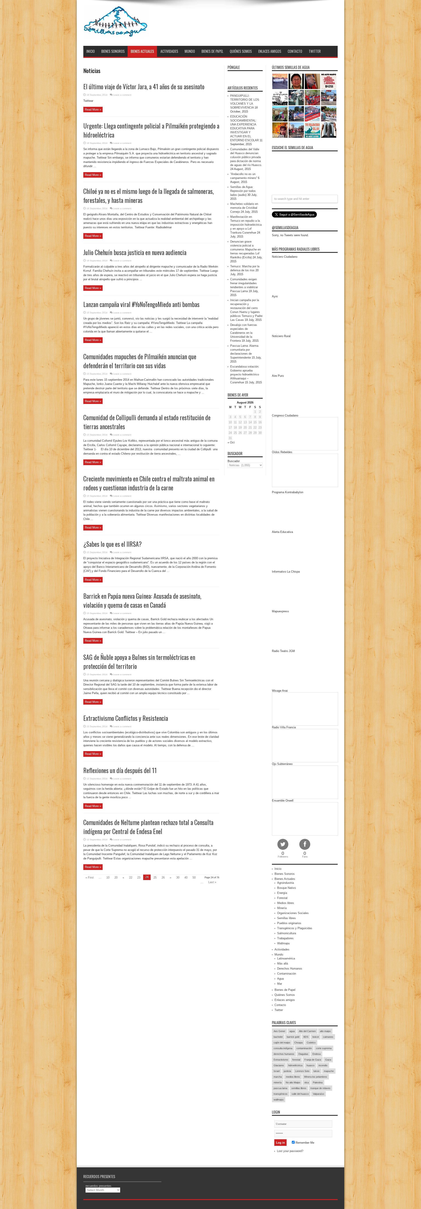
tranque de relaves (320, 1088)
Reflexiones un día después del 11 (120, 770)
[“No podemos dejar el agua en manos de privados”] (312, 130)
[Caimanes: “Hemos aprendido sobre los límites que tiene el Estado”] (280, 113)
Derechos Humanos (289, 968)
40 (185, 877)
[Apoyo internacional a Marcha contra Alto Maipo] (312, 81)
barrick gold (293, 1037)
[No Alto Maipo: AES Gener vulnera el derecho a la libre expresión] (328, 81)
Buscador (234, 461)
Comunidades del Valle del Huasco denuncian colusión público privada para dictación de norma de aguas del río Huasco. (246, 157)
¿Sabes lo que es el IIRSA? (112, 543)
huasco (310, 1065)
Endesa (316, 1054)
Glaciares (279, 1065)
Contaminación (286, 973)
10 (107, 877)
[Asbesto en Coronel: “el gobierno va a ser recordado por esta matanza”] (328, 130)
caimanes (328, 1037)
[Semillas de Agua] (116, 35)
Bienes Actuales (142, 51)
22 (130, 877)
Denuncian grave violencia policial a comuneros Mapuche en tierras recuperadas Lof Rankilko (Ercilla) (245, 249)
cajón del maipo (282, 1042)
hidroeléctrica (295, 1065)
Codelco (311, 1042)
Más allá (282, 963)
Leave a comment (122, 95)
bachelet (278, 1037)
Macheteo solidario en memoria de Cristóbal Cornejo (244, 207)
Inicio (90, 51)
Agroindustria (285, 882)
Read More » (93, 109)
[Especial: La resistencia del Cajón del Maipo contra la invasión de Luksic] (328, 113)
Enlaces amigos (269, 51)
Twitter (315, 51)
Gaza (328, 1059)
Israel (277, 1071)
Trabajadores (285, 938)
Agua (280, 978)
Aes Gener (279, 1031)
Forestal (282, 898)
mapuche (329, 1071)
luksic (317, 1071)
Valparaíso (318, 1094)
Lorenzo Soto (302, 1071)
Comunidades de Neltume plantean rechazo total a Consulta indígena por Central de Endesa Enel (148, 827)
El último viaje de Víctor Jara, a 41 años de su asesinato (143, 86)
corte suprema (324, 1048)
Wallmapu (283, 943)
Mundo (190, 51)
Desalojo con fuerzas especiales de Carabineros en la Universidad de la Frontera (243, 332)
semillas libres (298, 1088)
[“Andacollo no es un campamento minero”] (280, 81)
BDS (305, 1037)
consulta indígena (283, 1048)
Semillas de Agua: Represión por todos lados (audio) (243, 190)
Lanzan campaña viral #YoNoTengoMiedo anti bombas (141, 304)
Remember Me (304, 1142)
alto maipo (325, 1031)
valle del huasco (300, 1094)
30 (177, 877)
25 (155, 877)
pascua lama (280, 1088)
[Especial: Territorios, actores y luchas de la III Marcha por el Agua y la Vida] (296, 130)
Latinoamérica (286, 958)
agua (292, 1031)
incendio (323, 1065)
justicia (287, 1071)
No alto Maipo (293, 1082)
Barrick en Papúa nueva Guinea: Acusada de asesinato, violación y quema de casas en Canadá (142, 600)
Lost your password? (290, 1151)
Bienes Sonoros (113, 51)
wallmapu (279, 1099)
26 (163, 877)
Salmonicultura (286, 933)
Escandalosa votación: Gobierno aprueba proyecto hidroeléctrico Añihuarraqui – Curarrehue (244, 374)
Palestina (318, 1082)
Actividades (169, 51)
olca (306, 1082)
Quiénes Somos (241, 51)
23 (138, 877)
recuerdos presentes (98, 1186)
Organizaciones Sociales (293, 913)
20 (116, 877)
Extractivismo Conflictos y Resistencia (125, 718)
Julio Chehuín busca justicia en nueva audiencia (134, 252)
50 (194, 877)
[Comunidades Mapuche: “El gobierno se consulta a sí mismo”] (296, 97)
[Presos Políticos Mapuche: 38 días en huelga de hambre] (280, 130)
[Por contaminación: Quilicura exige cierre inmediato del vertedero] (312, 113)
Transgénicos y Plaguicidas (294, 928)
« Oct (231, 442)
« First (90, 877)
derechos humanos (284, 1054)
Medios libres (285, 903)
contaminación (304, 1048)
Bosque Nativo (286, 887)
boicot (315, 1037)
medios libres (293, 1076)
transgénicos (280, 1094)
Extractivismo (281, 1059)
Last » (212, 882)
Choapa (298, 1042)
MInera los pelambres (315, 1076)
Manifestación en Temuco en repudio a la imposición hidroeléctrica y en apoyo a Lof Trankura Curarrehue (246, 224)
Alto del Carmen (307, 1031)
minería (278, 1082)
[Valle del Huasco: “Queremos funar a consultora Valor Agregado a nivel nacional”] (312, 97)
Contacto (295, 51)
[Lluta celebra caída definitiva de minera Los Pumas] (296, 113)
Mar (279, 983)
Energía (282, 893)
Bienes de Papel (212, 51)
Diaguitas (303, 1054)
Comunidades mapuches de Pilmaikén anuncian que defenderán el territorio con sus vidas (139, 361)
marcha (278, 1076)
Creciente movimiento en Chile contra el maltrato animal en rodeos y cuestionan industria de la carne (148, 483)
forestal (296, 1059)
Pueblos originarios (289, 923)
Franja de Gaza (312, 1059)
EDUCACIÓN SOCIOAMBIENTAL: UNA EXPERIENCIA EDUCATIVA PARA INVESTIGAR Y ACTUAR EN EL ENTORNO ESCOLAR (244, 128)
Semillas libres (286, 918)
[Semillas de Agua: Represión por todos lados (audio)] (296, 81)
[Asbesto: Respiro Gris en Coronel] (280, 97)
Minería (282, 908)
